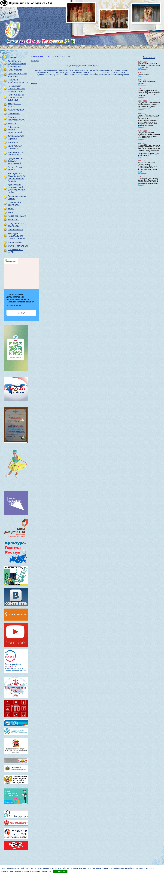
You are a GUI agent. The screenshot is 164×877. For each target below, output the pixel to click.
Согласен (60, 871)
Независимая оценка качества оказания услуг (16, 88)
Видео (11, 208)
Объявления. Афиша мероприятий (15, 129)
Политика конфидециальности (17, 81)
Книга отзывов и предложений (16, 153)
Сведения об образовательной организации (17, 63)
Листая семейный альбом (17, 197)
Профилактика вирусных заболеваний (16, 161)
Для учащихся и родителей (16, 224)
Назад (34, 84)
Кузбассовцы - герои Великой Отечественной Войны (16, 189)
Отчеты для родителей (14, 203)
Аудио (11, 212)
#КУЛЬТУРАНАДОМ (17, 246)
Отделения (14, 113)
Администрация (16, 110)
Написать (21, 313)
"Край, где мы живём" (15, 168)
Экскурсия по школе (14, 104)
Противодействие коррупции (17, 74)
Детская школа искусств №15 (45, 56)
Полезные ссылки (17, 216)
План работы (15, 70)
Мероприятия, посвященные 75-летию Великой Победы (16, 177)
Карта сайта (15, 242)
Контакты (13, 219)
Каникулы (13, 142)
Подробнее (142, 69)
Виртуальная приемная (15, 147)
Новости (12, 123)
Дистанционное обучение (16, 137)
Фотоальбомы (15, 229)
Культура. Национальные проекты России (16, 236)
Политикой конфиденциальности (36, 871)
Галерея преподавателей (16, 118)
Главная (12, 57)
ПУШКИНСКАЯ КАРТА (15, 250)
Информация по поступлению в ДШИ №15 (16, 97)
